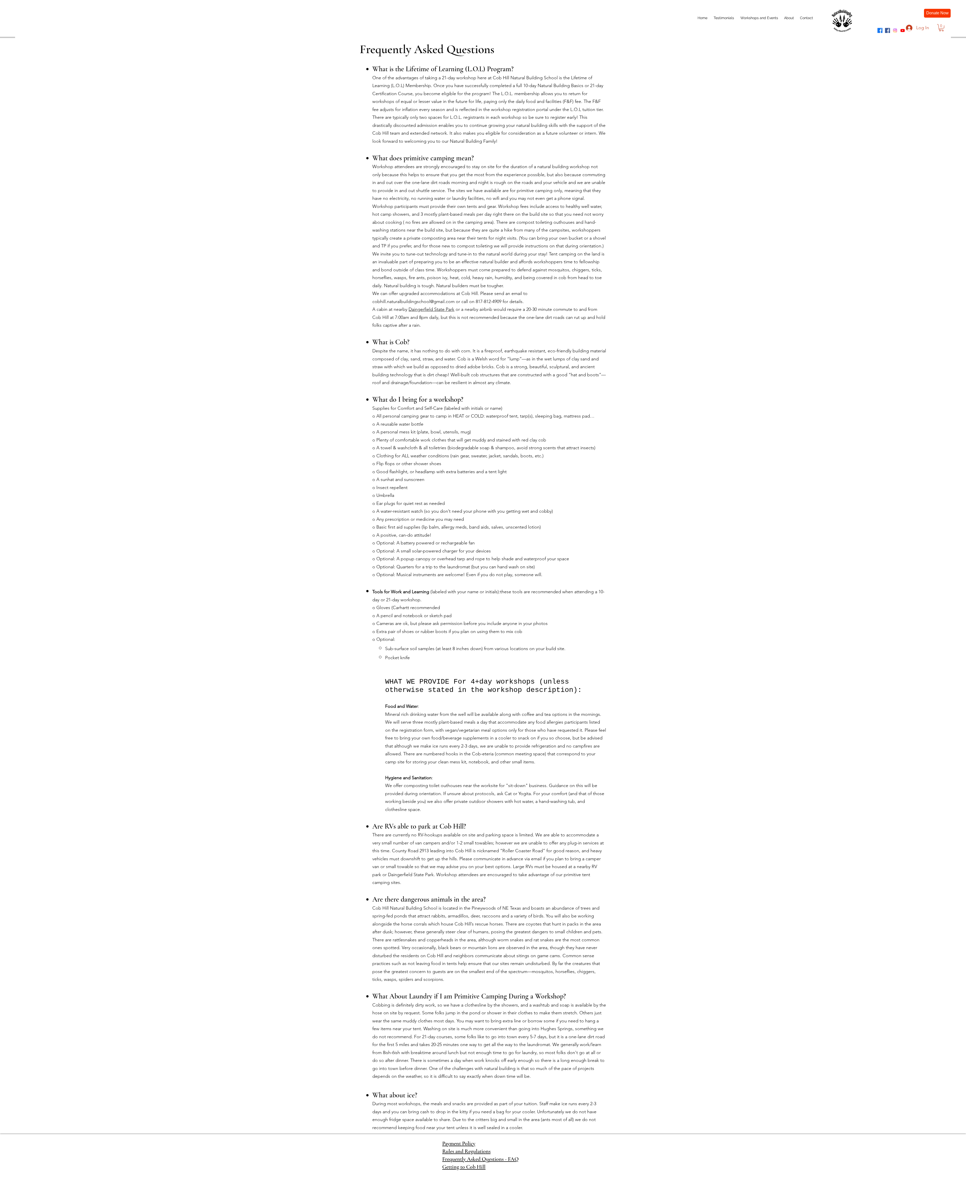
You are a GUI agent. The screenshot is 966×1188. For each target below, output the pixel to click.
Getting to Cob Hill (464, 1167)
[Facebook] (879, 30)
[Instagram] (895, 30)
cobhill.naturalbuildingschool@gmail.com (413, 301)
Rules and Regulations (466, 1151)
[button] (941, 27)
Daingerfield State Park (431, 309)
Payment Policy (458, 1143)
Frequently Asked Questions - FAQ (480, 1159)
